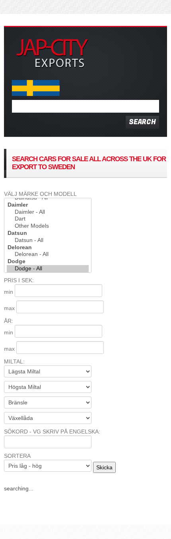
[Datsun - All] (48, 240)
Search (142, 122)
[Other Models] (48, 226)
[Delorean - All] (48, 254)
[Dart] (48, 219)
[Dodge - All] (48, 268)
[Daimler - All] (48, 212)
